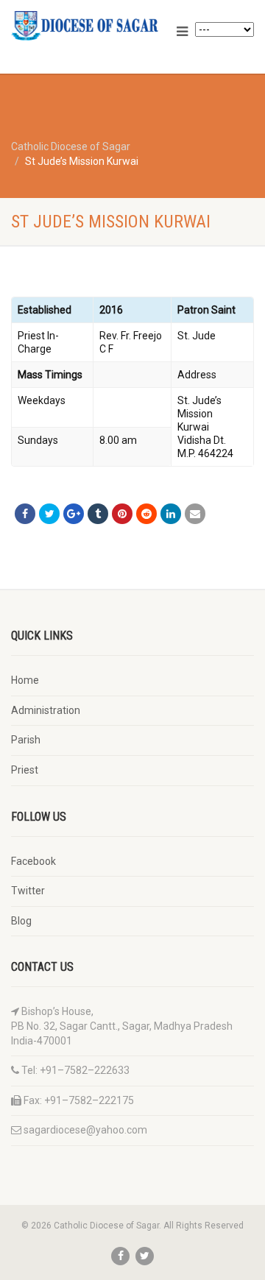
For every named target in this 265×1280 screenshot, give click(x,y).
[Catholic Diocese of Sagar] (88, 25)
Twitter (28, 891)
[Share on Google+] (73, 513)
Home (25, 680)
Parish (25, 740)
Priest (24, 770)
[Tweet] (49, 513)
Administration (45, 710)
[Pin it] (122, 513)
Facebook (33, 861)
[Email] (195, 513)
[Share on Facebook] (25, 513)
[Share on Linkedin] (170, 513)
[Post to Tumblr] (98, 513)
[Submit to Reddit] (146, 513)
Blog (21, 921)
